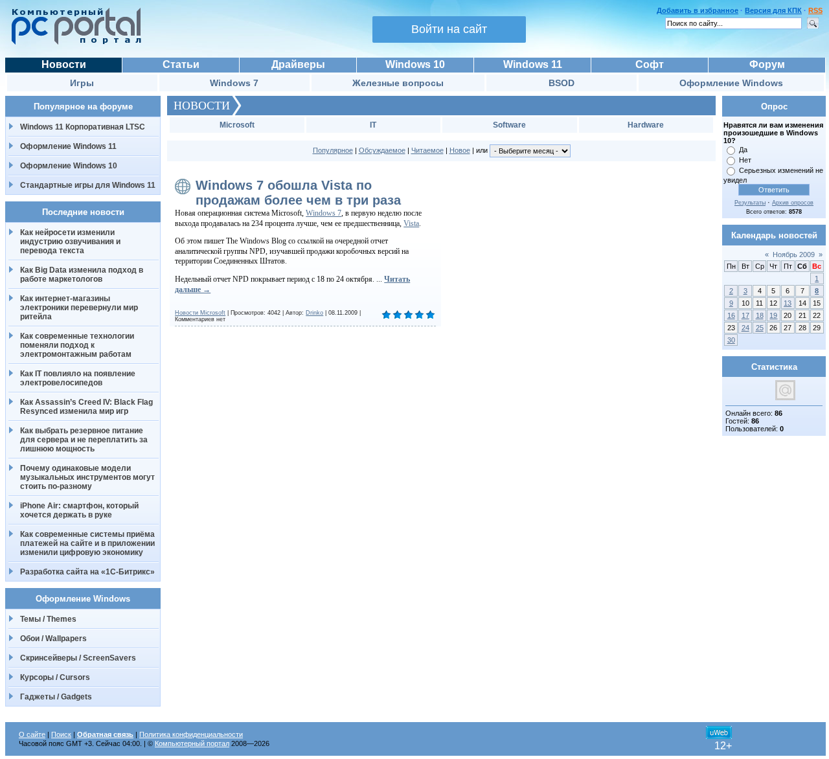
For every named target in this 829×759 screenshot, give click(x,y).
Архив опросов (792, 202)
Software (509, 125)
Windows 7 (234, 83)
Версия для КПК (773, 10)
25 (760, 328)
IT (373, 125)
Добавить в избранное (697, 10)
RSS (815, 10)
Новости (63, 64)
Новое (459, 150)
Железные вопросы (398, 83)
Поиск (61, 734)
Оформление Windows (731, 83)
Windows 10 (415, 64)
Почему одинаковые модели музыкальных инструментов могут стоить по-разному (87, 477)
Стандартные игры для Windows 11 (87, 185)
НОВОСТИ (202, 105)
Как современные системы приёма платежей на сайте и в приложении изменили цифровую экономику (87, 543)
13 (787, 303)
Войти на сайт (449, 29)
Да (743, 149)
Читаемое (427, 150)
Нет (745, 160)
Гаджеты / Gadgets (56, 696)
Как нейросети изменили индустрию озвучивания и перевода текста (70, 241)
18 (760, 315)
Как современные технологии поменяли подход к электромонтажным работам (77, 345)
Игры (82, 83)
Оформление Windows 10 (68, 165)
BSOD (561, 83)
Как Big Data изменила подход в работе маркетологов (81, 275)
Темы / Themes (48, 619)
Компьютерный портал (192, 743)
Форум (767, 64)
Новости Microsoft (200, 313)
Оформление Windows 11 (68, 146)
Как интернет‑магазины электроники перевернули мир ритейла (79, 307)
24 (745, 328)
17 (745, 315)
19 (773, 315)
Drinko (314, 313)
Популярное (333, 150)
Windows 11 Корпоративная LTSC (82, 126)
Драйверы (298, 64)
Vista (411, 223)
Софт (649, 64)
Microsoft (237, 125)
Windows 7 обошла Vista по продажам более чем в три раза (298, 192)
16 (731, 315)
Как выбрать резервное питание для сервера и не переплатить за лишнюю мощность (84, 439)
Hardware (646, 125)
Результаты (750, 202)
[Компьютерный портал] (73, 43)
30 (731, 340)
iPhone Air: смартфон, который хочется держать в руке (79, 510)
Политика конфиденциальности (191, 734)
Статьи (181, 64)
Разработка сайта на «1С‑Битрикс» (87, 571)
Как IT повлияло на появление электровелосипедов (77, 378)
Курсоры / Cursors (55, 677)
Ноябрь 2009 (794, 254)
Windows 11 (532, 64)
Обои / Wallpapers (53, 638)
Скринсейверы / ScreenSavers (78, 658)
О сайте (32, 734)
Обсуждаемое (382, 150)
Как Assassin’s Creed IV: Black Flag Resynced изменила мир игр (86, 407)
